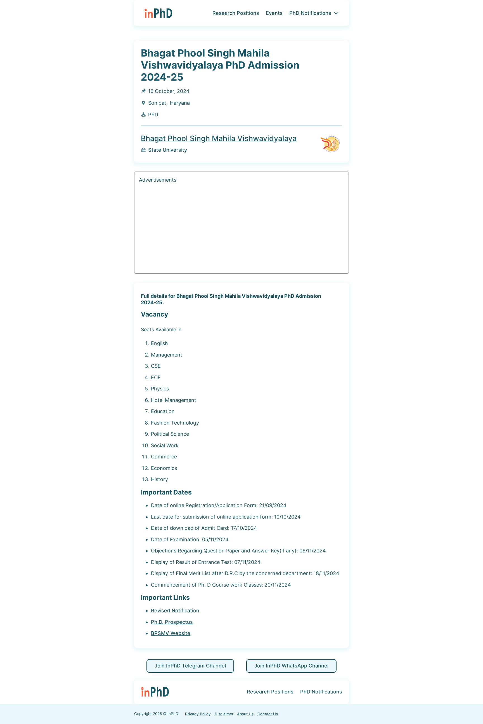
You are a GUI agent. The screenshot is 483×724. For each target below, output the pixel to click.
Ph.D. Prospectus (172, 622)
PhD (153, 115)
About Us (245, 714)
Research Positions (235, 13)
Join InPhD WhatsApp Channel (291, 666)
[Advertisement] (241, 230)
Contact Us (267, 714)
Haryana (180, 103)
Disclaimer (224, 714)
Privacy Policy (198, 714)
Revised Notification (175, 610)
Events (274, 13)
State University (167, 150)
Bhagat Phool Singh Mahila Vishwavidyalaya (219, 138)
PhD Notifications (310, 13)
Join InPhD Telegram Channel (190, 666)
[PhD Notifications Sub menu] (336, 13)
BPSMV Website (170, 633)
